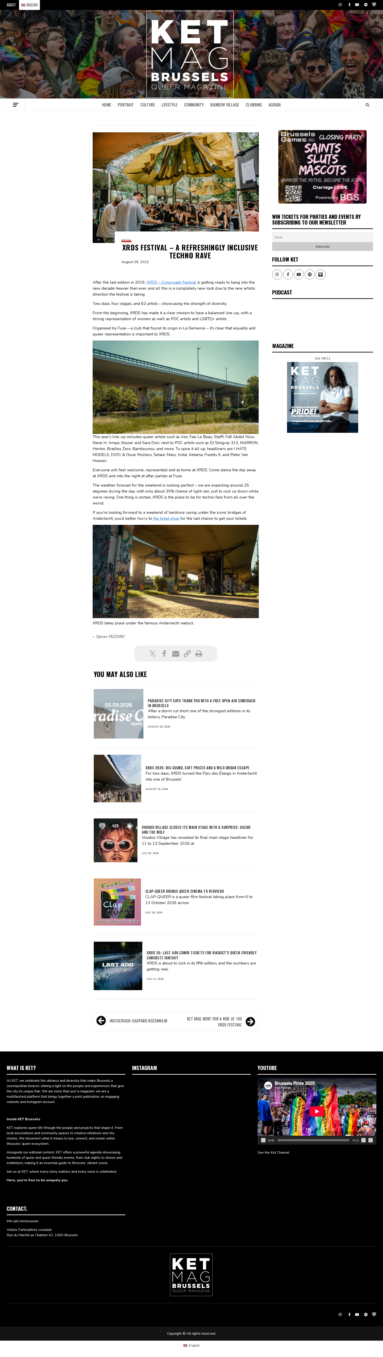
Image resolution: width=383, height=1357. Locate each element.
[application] (317, 1111)
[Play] (263, 1140)
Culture (148, 105)
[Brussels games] (322, 167)
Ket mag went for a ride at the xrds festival (214, 1022)
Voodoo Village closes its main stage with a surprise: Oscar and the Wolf (196, 830)
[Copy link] (187, 653)
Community (194, 105)
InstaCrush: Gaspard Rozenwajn (138, 1021)
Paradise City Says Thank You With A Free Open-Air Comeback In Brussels (201, 703)
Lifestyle (170, 105)
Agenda (275, 105)
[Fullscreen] (370, 1140)
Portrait (126, 105)
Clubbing (254, 105)
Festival (126, 240)
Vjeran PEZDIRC (110, 636)
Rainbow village (224, 105)
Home (106, 105)
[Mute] (363, 1140)
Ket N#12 (322, 358)
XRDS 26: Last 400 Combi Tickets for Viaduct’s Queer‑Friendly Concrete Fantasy (201, 955)
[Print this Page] (198, 653)
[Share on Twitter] (152, 653)
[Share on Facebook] (164, 653)
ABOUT (11, 5)
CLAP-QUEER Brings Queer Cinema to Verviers (184, 891)
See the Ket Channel (273, 1152)
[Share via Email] (175, 653)
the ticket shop (166, 518)
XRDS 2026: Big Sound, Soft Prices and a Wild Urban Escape (198, 767)
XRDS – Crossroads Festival (171, 282)
